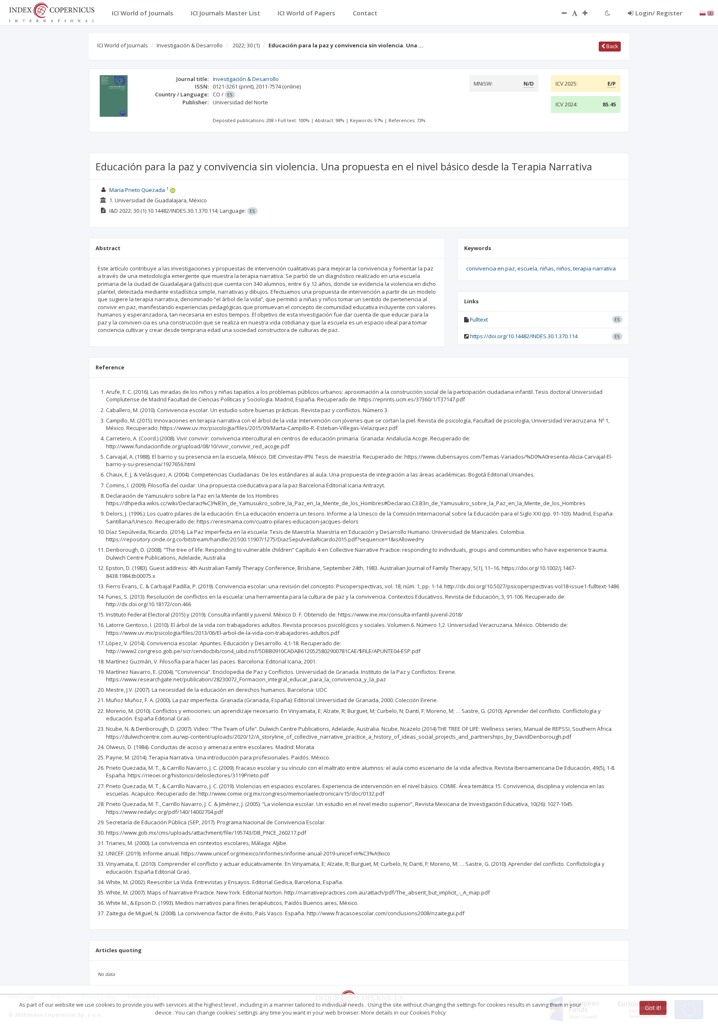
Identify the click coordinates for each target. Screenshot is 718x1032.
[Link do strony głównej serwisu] (51, 11)
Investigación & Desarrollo (190, 45)
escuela (527, 268)
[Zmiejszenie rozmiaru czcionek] (560, 13)
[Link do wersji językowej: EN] (710, 12)
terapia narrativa (594, 268)
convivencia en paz (490, 268)
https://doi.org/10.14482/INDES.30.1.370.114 (524, 336)
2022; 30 (246, 45)
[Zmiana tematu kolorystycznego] (607, 13)
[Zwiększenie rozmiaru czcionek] (589, 13)
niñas (547, 268)
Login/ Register (658, 13)
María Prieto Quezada (137, 190)
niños (563, 268)
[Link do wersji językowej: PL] (702, 12)
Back (611, 46)
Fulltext (479, 319)
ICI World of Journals (122, 45)
